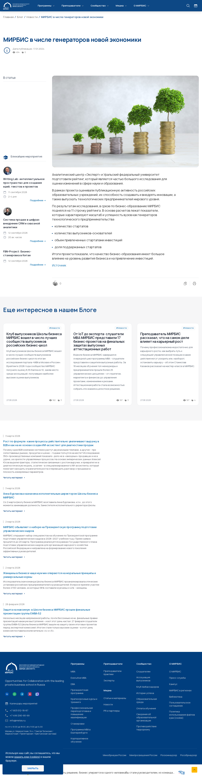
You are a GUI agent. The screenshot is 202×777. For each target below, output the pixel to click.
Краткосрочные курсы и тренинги (84, 700)
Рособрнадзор (188, 755)
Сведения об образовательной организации (146, 717)
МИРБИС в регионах (180, 690)
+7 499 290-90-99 (20, 715)
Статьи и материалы (115, 698)
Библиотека (175, 696)
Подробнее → (38, 200)
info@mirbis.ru (18, 720)
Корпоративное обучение (79, 740)
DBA (73, 684)
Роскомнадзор (168, 755)
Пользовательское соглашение (179, 704)
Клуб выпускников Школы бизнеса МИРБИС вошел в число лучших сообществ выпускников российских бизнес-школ (34, 339)
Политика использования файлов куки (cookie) (182, 714)
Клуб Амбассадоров (147, 686)
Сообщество (98, 5)
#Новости (54, 328)
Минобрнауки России (114, 755)
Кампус (173, 684)
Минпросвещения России (143, 755)
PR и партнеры (112, 710)
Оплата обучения (146, 708)
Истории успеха (145, 693)
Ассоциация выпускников (143, 679)
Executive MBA (78, 677)
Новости (108, 704)
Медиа (120, 5)
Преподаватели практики (113, 673)
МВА (73, 671)
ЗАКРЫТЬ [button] (32, 768)
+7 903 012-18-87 (19, 710)
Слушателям (143, 671)
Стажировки (77, 723)
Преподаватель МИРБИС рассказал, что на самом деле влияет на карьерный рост (164, 338)
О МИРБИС (140, 5)
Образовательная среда (146, 700)
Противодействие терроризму (146, 728)
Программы (44, 5)
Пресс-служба (177, 677)
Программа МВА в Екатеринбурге (81, 731)
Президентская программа (79, 691)
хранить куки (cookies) (27, 757)
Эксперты (109, 680)
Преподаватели (71, 5)
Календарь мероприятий (23, 703)
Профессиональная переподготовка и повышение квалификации (82, 712)
